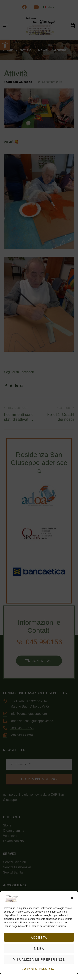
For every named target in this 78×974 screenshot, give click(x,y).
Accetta (39, 937)
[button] (72, 898)
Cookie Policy (29, 968)
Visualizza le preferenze (39, 959)
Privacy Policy (46, 968)
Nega (39, 948)
